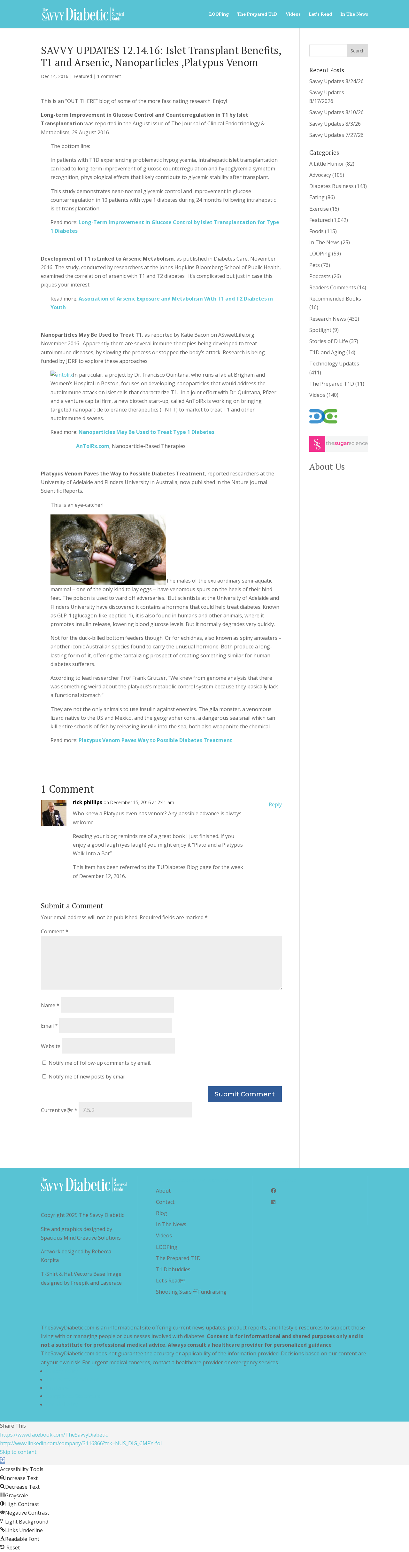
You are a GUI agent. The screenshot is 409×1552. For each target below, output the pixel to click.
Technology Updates (334, 363)
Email (49, 1025)
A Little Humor (326, 163)
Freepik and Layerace (96, 1282)
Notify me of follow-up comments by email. (100, 1062)
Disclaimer (58, 1387)
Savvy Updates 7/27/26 (336, 134)
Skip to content (18, 1451)
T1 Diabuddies (173, 1269)
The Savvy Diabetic (101, 1215)
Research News (327, 318)
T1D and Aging (327, 352)
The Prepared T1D (257, 14)
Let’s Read (320, 14)
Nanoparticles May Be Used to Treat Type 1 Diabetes (146, 431)
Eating (317, 197)
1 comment (109, 76)
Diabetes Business (331, 186)
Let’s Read (170, 1280)
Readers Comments (332, 287)
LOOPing (219, 14)
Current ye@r (59, 1110)
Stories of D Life (328, 341)
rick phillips (87, 802)
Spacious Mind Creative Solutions (81, 1237)
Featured (82, 76)
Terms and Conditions (72, 1379)
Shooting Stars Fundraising (191, 1291)
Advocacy (320, 174)
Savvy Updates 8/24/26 (336, 81)
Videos (293, 14)
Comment (54, 931)
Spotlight (320, 329)
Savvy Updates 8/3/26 (335, 123)
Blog (161, 1213)
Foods (316, 231)
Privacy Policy (62, 1371)
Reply (275, 804)
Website (50, 1046)
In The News (354, 14)
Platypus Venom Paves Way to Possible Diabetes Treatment (155, 740)
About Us (327, 466)
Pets (314, 265)
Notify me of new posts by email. (88, 1076)
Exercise (319, 208)
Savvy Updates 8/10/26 (336, 112)
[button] (2, 1460)
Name (50, 1005)
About (163, 1190)
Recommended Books (335, 298)
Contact (165, 1201)
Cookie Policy (62, 1404)
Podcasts (320, 276)
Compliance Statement (73, 1395)
